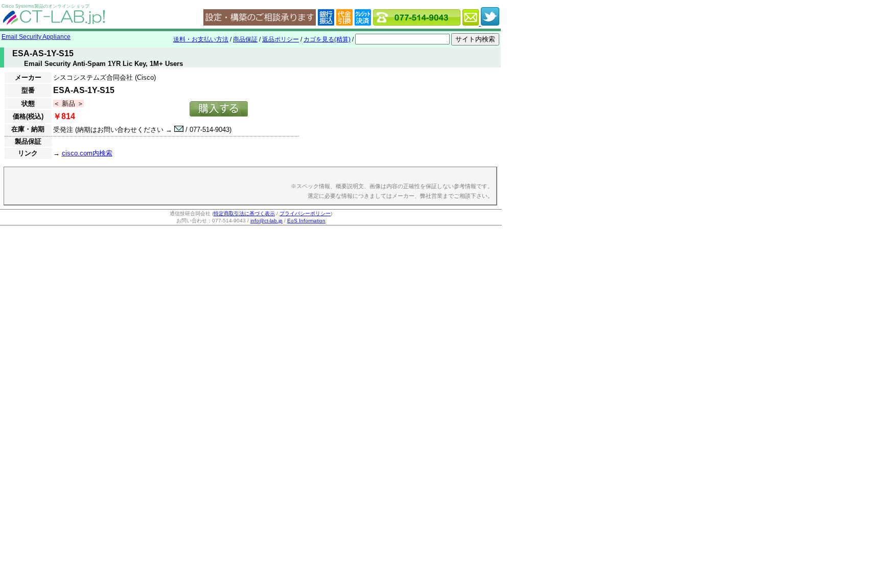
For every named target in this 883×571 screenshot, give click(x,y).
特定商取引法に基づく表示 (244, 213)
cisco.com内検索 (87, 153)
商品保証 (245, 39)
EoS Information (306, 220)
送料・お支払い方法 (200, 39)
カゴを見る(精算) (327, 39)
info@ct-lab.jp (266, 220)
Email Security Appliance (36, 36)
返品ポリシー (280, 39)
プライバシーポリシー (305, 213)
